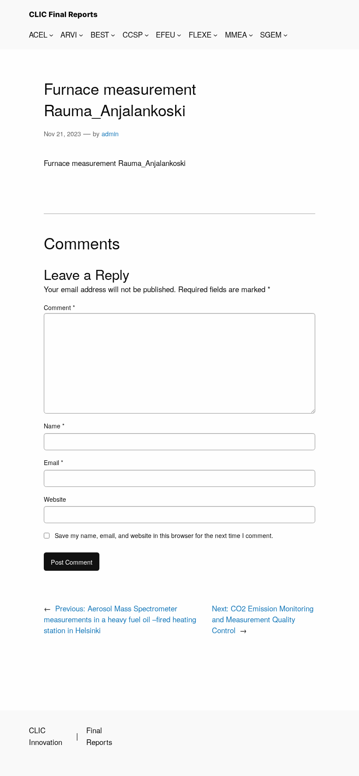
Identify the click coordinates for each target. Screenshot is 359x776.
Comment (59, 307)
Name (54, 425)
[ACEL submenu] (51, 34)
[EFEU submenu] (179, 34)
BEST (100, 34)
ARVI (68, 34)
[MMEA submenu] (251, 34)
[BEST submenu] (113, 34)
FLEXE (200, 34)
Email (53, 462)
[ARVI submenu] (81, 34)
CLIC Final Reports (63, 14)
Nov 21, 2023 (62, 133)
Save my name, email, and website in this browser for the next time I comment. (164, 535)
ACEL (38, 34)
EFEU (165, 34)
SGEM (271, 34)
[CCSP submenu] (146, 34)
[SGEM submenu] (285, 34)
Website (55, 499)
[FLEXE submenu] (215, 34)
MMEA (236, 34)
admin (110, 133)
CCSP (133, 34)
